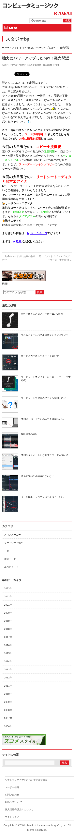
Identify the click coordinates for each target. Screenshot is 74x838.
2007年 (8, 718)
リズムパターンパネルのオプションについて (44, 335)
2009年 (8, 702)
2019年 (8, 621)
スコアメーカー (12, 534)
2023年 (8, 588)
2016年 (8, 645)
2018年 (8, 629)
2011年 (8, 686)
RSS (5, 283)
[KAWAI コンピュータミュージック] (32, 5)
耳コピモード (11, 567)
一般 (6, 551)
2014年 (8, 661)
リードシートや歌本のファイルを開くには (43, 398)
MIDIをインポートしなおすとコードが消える (44, 455)
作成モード (10, 559)
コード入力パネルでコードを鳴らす (40, 356)
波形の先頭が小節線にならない (37, 476)
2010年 (8, 694)
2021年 (8, 604)
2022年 (8, 596)
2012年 (8, 677)
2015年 (8, 653)
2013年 (8, 669)
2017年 (8, 637)
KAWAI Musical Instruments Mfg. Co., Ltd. (42, 825)
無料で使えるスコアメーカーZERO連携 (42, 313)
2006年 (8, 726)
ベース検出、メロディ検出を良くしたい (42, 497)
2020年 (8, 613)
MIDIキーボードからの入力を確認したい (42, 419)
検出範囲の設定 (29, 434)
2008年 (8, 710)
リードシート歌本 (13, 542)
